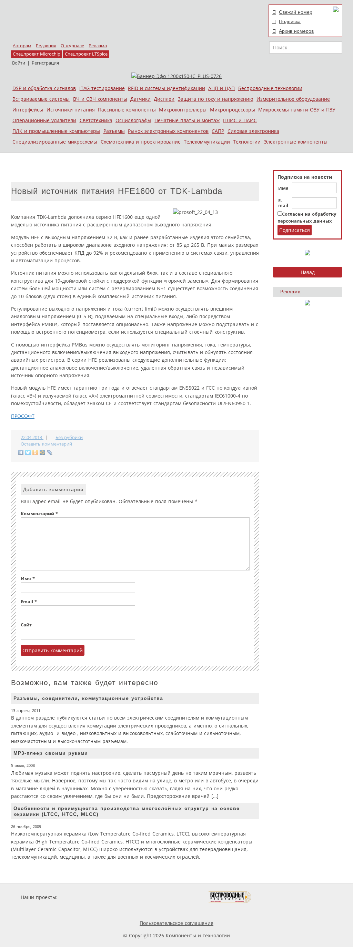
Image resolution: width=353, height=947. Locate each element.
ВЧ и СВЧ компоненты (100, 99)
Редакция (46, 46)
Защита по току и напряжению (215, 99)
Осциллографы (133, 120)
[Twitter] (28, 452)
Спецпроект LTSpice (86, 54)
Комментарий (39, 514)
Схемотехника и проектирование (141, 141)
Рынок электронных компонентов (168, 131)
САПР (218, 131)
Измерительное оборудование (293, 99)
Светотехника (96, 120)
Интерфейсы (27, 109)
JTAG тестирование (102, 88)
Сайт (26, 625)
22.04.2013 (32, 437)
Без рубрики (69, 437)
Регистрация (45, 63)
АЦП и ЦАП (221, 88)
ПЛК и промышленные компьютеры (56, 131)
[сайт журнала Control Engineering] (276, 897)
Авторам (22, 46)
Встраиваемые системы (41, 99)
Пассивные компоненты (127, 109)
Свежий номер (295, 12)
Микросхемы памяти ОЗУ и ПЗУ (296, 109)
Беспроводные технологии (270, 88)
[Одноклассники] (35, 452)
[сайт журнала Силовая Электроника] (81, 897)
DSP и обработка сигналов (44, 88)
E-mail (283, 203)
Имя (283, 188)
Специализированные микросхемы (54, 141)
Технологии (247, 141)
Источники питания (71, 109)
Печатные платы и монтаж (187, 120)
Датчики (140, 99)
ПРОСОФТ (22, 416)
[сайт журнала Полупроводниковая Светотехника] (176, 897)
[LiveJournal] (49, 452)
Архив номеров (296, 31)
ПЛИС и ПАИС (240, 120)
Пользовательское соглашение (176, 923)
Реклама (98, 46)
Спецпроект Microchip (36, 54)
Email (29, 602)
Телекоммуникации (207, 141)
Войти (18, 63)
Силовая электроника (253, 131)
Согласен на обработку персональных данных (307, 217)
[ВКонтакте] (20, 452)
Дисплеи (164, 99)
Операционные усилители (44, 120)
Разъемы (114, 131)
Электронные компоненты (295, 141)
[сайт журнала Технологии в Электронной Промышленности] (125, 897)
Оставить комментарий (46, 444)
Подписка (290, 21)
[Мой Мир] (42, 452)
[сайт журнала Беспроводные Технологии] (230, 897)
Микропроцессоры (232, 109)
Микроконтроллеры (182, 109)
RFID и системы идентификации (166, 88)
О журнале (72, 46)
